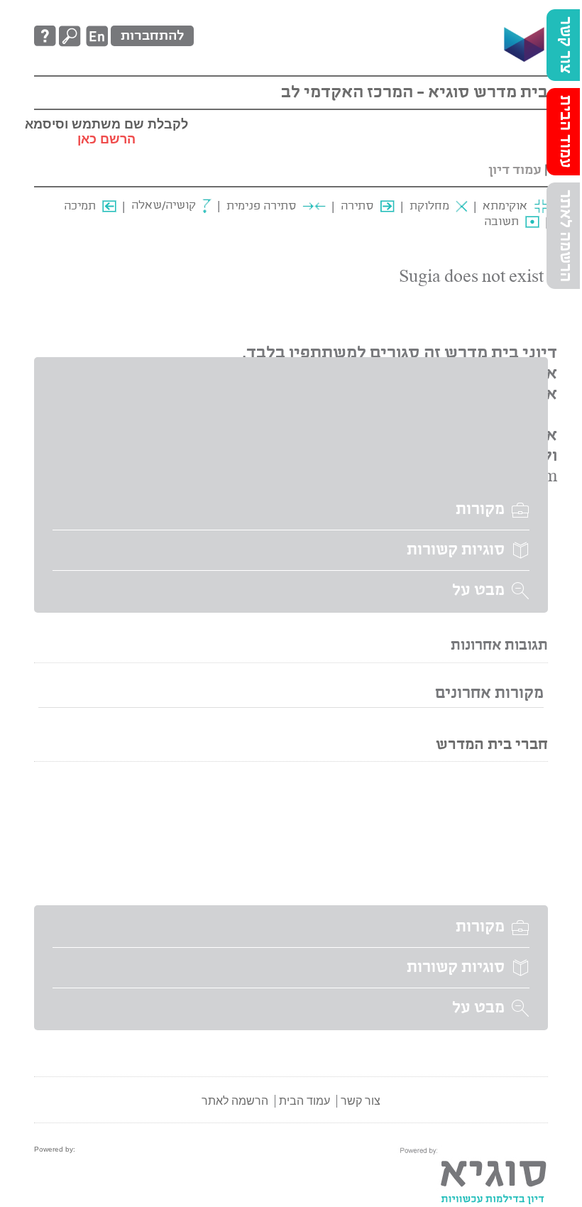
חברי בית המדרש (492, 745)
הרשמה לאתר (565, 236)
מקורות (480, 510)
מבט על (478, 590)
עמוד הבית (565, 131)
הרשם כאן (106, 139)
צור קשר (565, 45)
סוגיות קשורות (456, 550)
